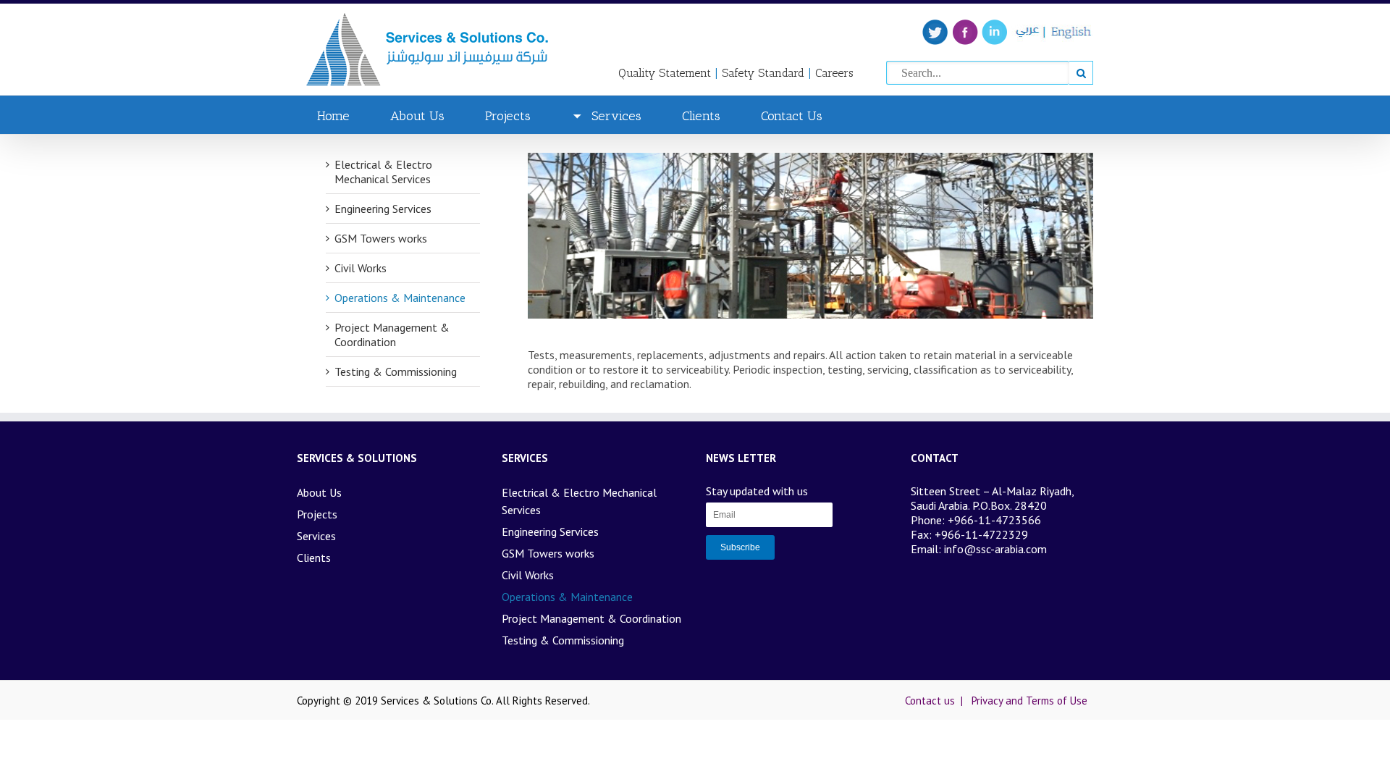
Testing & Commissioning (395, 371)
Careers (834, 73)
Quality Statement (664, 73)
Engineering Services (382, 208)
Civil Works (360, 268)
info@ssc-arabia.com (995, 549)
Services (616, 116)
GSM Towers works (380, 238)
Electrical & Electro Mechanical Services (383, 171)
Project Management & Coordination (392, 334)
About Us (417, 116)
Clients (701, 116)
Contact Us (791, 116)
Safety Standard (763, 73)
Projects (508, 116)
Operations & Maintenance (400, 297)
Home (333, 116)
